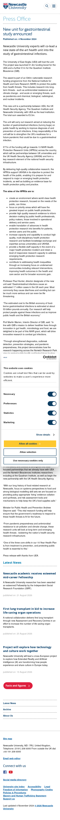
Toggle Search (47, 6)
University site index (14, 786)
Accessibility (34, 786)
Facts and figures (16, 685)
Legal (47, 786)
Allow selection (28, 452)
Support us (9, 798)
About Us (8, 715)
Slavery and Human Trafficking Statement (24, 795)
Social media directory (14, 779)
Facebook (5, 772)
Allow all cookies (28, 443)
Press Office (17, 18)
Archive (7, 709)
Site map (7, 738)
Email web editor (11, 758)
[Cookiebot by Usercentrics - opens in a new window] (43, 358)
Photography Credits (42, 789)
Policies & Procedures (14, 792)
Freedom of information (15, 789)
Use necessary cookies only (28, 460)
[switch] (52, 403)
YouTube (11, 772)
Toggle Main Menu (54, 6)
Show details (43, 434)
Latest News (9, 703)
